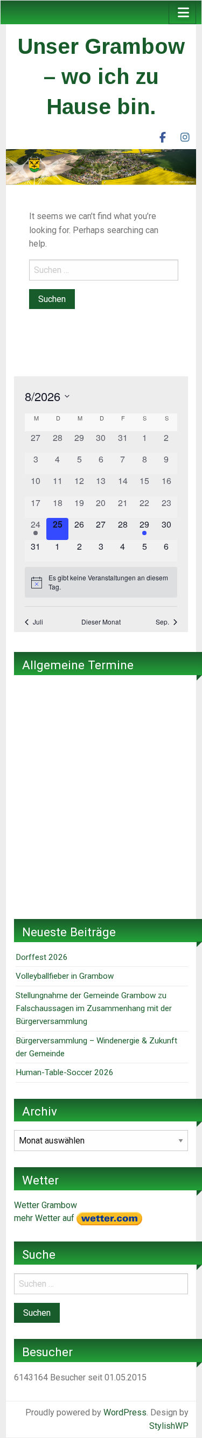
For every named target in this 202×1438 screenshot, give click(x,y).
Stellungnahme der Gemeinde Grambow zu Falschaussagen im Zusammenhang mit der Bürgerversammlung (94, 1009)
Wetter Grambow (45, 1205)
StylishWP (169, 1426)
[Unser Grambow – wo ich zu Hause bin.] (101, 166)
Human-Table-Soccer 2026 (65, 1072)
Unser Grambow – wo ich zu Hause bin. (101, 76)
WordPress (125, 1412)
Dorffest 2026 (42, 957)
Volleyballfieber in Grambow (65, 976)
